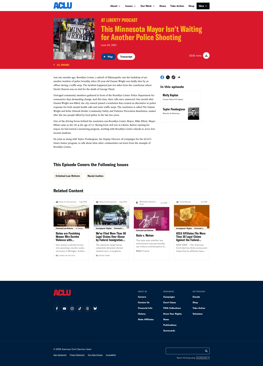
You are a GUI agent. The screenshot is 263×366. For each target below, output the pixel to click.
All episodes (63, 65)
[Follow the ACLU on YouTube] (64, 308)
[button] (173, 77)
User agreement (60, 355)
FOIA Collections (172, 308)
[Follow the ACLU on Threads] (87, 308)
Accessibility (111, 355)
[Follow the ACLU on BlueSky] (95, 308)
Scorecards (169, 330)
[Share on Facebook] (162, 78)
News (162, 5)
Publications (169, 325)
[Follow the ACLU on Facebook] (56, 308)
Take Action (177, 5)
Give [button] (202, 5)
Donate (196, 296)
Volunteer (198, 313)
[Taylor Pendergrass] (181, 113)
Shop (191, 5)
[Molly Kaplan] (181, 97)
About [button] (114, 5)
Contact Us (143, 302)
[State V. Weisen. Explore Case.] (151, 229)
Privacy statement (77, 355)
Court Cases (169, 302)
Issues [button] (129, 5)
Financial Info (145, 308)
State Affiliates (146, 319)
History (141, 313)
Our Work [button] (146, 5)
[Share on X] (168, 78)
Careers (142, 296)
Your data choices (95, 355)
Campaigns (169, 296)
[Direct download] (206, 55)
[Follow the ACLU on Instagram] (72, 308)
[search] (206, 351)
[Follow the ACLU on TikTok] (79, 308)
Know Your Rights (172, 313)
